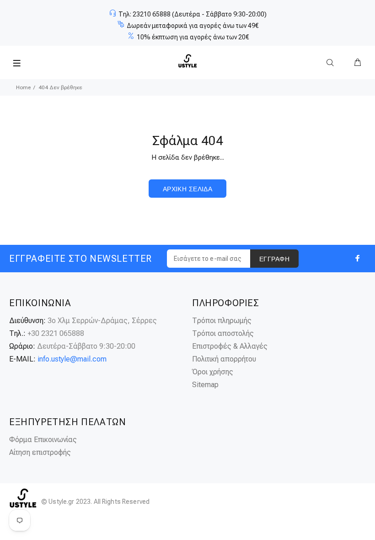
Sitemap (205, 384)
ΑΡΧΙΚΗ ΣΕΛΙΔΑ (187, 189)
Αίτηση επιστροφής (40, 452)
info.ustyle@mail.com (72, 359)
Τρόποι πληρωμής (222, 320)
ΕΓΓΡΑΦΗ (274, 259)
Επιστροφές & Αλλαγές (230, 346)
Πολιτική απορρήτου (224, 359)
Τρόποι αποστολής (223, 333)
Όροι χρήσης (212, 371)
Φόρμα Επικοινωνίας (43, 439)
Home (23, 87)
